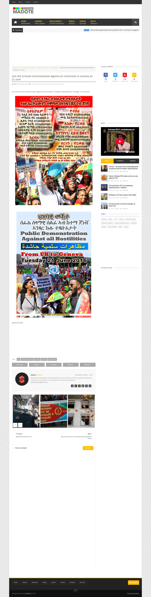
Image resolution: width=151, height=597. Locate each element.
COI (20, 67)
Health (104, 227)
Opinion (40, 22)
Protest (46, 67)
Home (13, 2)
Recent (107, 161)
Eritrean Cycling (130, 219)
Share (37, 365)
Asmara (104, 219)
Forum (83, 22)
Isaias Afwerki (112, 227)
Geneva (39, 67)
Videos (72, 22)
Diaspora (35, 582)
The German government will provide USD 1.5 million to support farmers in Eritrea (104, 30)
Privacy (129, 593)
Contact (35, 2)
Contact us (134, 582)
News (25, 22)
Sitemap (27, 2)
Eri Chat (82, 582)
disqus (88, 448)
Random (132, 161)
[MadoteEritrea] (72, 386)
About (20, 2)
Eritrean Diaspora (29, 67)
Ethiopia (133, 223)
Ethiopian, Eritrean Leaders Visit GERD (122, 195)
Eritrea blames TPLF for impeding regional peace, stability (121, 187)
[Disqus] (54, 481)
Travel (45, 582)
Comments (120, 161)
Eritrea (69, 30)
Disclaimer (136, 593)
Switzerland (54, 67)
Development (56, 22)
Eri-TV (94, 22)
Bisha (110, 219)
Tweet (21, 365)
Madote (28, 593)
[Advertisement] (75, 50)
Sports (126, 227)
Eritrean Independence (122, 223)
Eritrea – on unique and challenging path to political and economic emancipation (123, 168)
